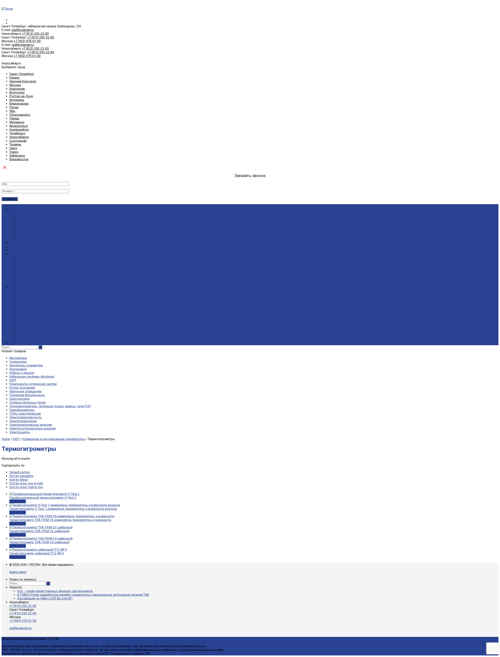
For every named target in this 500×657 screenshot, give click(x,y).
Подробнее (17, 501)
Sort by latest (18, 480)
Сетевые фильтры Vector (27, 402)
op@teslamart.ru (23, 30)
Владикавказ (19, 103)
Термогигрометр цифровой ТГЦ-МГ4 (36, 553)
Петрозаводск (19, 115)
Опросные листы (29, 295)
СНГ (20, 325)
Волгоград (17, 92)
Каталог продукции (23, 206)
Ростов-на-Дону (21, 96)
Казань (14, 78)
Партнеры (24, 232)
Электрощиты (19, 432)
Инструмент (18, 369)
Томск (13, 152)
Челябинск (17, 133)
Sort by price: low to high (26, 483)
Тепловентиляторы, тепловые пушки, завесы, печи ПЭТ (50, 406)
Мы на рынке (27, 224)
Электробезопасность (25, 417)
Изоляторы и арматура (26, 365)
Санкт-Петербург (21, 74)
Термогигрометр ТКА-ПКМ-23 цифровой (39, 531)
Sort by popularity (21, 476)
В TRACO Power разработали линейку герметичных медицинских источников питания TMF (83, 595)
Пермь (14, 118)
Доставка (16, 247)
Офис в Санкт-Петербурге (36, 213)
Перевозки (25, 265)
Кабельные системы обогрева (31, 376)
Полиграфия (26, 276)
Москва (15, 85)
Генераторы (18, 362)
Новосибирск (19, 137)
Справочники (27, 299)
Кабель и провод (21, 373)
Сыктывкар (18, 141)
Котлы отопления (22, 388)
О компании (18, 210)
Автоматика (18, 358)
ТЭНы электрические (25, 414)
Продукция (17, 243)
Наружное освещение (25, 391)
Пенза (13, 107)
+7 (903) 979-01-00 (27, 41)
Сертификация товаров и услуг (39, 258)
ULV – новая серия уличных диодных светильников (55, 591)
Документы (26, 217)
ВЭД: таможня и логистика (36, 321)
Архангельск (18, 126)
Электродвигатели (23, 421)
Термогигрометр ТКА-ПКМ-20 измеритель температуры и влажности (60, 520)
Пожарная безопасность (27, 395)
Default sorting (19, 472)
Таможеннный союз (32, 317)
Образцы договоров (32, 306)
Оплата (14, 250)
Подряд (15, 254)
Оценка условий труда (33, 262)
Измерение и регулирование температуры (53, 439)
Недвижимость (28, 339)
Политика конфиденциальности (40, 239)
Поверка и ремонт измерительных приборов (50, 284)
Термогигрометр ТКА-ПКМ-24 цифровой (39, 542)
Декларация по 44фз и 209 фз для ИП (44, 598)
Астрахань (16, 100)
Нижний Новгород (22, 81)
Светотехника (19, 399)
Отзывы (23, 236)
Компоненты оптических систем (33, 384)
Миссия (22, 228)
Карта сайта (17, 572)
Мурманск (16, 122)
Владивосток (19, 159)
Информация (19, 288)
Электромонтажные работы (37, 280)
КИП (12, 380)
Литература (25, 302)
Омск (13, 148)
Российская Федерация (34, 314)
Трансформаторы (22, 410)
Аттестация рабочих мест (35, 273)
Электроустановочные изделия (32, 428)
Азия (20, 332)
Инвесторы (25, 336)
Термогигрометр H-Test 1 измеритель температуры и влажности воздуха (63, 509)
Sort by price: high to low (26, 487)
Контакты (16, 343)
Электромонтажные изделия (30, 425)
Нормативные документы (36, 291)
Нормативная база (30, 310)
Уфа (12, 111)
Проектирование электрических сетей (45, 269)
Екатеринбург (19, 129)
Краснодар (17, 89)
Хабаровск (17, 155)
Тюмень (15, 144)
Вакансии (24, 221)
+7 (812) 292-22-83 (35, 34)
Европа (22, 328)
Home (6, 439)
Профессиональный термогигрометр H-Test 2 (42, 498)
